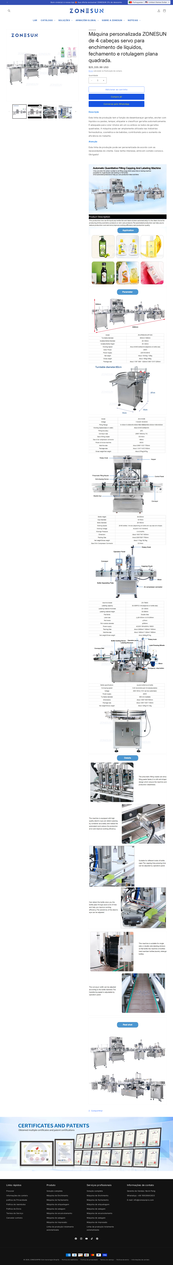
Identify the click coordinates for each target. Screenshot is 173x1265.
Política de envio (123, 1259)
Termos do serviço (107, 1259)
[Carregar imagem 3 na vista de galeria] (65, 111)
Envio (91, 71)
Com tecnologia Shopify (50, 1260)
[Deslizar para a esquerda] (9, 111)
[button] (9, 11)
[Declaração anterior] (7, 2)
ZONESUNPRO (35, 1260)
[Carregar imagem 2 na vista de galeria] (50, 111)
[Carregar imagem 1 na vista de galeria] (19, 111)
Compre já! (116, 97)
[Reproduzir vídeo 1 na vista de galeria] (35, 111)
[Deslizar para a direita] (76, 111)
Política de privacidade (89, 1259)
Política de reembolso (70, 1259)
